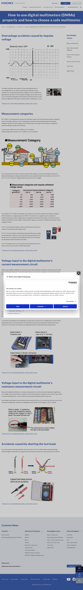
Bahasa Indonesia (13, 313)
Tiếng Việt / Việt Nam (14, 311)
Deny (17, 306)
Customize (41, 306)
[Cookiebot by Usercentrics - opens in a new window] (70, 283)
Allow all (65, 306)
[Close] (79, 273)
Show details (70, 301)
